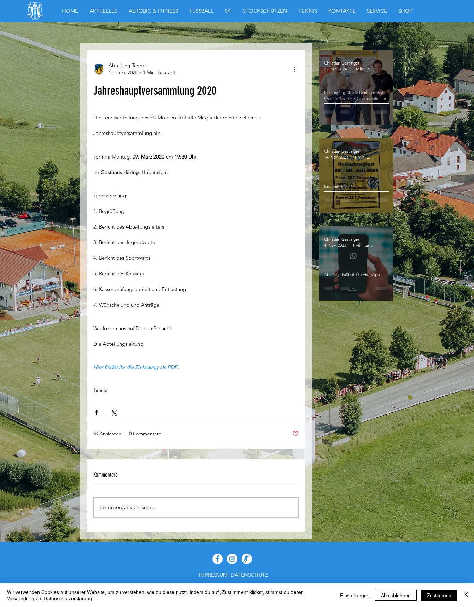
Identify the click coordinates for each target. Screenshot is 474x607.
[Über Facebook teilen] (96, 412)
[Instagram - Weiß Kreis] (232, 559)
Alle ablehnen (396, 595)
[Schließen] (466, 595)
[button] (405, 11)
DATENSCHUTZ (249, 575)
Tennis (100, 390)
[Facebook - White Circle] (217, 559)
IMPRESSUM (213, 575)
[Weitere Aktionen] (294, 69)
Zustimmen (439, 595)
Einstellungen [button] (355, 595)
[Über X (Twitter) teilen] (113, 412)
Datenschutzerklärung (68, 598)
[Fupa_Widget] (247, 559)
